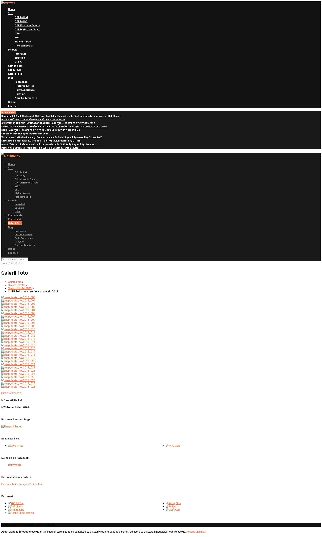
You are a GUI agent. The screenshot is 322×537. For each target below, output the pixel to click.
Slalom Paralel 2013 (20, 288)
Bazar (11, 102)
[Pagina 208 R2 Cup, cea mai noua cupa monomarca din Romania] (16, 503)
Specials (20, 58)
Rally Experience (25, 90)
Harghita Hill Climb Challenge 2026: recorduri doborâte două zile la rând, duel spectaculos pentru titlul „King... (60, 116)
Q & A (18, 62)
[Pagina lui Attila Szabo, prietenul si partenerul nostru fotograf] (16, 509)
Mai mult (200, 531)
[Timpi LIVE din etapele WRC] (173, 445)
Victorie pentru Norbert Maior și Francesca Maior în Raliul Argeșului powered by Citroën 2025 (51, 137)
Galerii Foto (15, 74)
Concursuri (14, 70)
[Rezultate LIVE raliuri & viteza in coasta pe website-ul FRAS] (15, 445)
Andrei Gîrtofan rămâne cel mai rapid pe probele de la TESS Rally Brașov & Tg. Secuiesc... (49, 144)
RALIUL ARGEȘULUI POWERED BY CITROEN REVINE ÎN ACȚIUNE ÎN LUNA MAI (40, 130)
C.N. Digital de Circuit (27, 29)
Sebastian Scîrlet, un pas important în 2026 (24, 133)
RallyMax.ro (15, 464)
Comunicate (15, 66)
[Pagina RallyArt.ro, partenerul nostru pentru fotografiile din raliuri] (171, 506)
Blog (11, 78)
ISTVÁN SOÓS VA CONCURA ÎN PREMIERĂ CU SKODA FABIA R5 (33, 119)
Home (11, 9)
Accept (190, 531)
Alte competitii (24, 45)
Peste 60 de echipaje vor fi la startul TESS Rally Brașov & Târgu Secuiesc (40, 147)
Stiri (10, 13)
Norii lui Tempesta (26, 98)
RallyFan (20, 94)
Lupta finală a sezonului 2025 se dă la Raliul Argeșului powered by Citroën (40, 140)
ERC (17, 37)
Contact (13, 106)
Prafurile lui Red (24, 86)
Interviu (12, 50)
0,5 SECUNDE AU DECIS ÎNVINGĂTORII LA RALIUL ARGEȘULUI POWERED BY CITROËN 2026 (48, 123)
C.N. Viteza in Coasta (27, 25)
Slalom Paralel (23, 41)
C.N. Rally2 (21, 21)
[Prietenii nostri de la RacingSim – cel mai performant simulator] (173, 503)
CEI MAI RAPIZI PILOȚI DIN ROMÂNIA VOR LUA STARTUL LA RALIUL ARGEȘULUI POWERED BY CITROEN (54, 126)
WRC (17, 33)
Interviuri (20, 54)
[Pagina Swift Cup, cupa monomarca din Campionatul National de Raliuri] (173, 509)
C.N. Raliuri (21, 17)
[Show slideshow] (11, 393)
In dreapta (21, 82)
